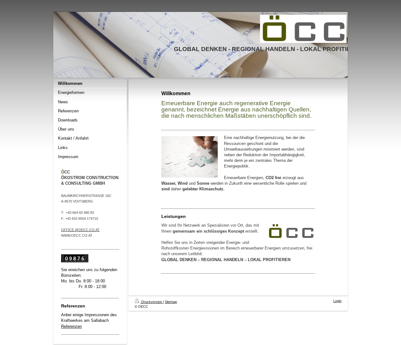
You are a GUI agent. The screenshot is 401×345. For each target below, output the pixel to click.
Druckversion (151, 302)
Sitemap (171, 302)
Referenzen (71, 326)
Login (337, 301)
